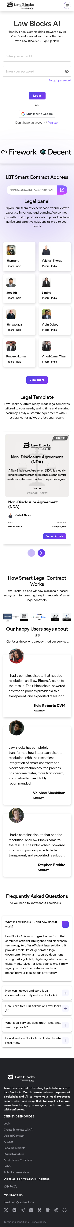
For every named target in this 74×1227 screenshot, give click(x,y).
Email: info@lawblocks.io (19, 1202)
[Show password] (67, 71)
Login (37, 95)
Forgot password (60, 80)
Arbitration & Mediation (18, 1160)
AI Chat (8, 1141)
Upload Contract (14, 1135)
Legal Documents (14, 1148)
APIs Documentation (16, 1172)
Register (53, 122)
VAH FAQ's (10, 1186)
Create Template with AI (18, 1129)
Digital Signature (14, 1154)
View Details (54, 536)
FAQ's (7, 1166)
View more (37, 380)
